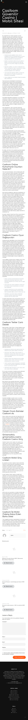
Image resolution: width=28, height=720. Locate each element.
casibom (7, 424)
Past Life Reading (14, 698)
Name (3, 636)
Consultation (14, 690)
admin (10, 33)
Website (4, 647)
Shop (15, 711)
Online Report (14, 691)
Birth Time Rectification (15, 697)
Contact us (14, 712)
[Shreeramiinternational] (2, 2)
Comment (4, 621)
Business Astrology (15, 695)
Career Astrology (14, 699)
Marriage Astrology (15, 694)
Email (3, 642)
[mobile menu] (26, 2)
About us (15, 709)
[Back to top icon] (25, 717)
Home (14, 708)
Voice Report (14, 693)
